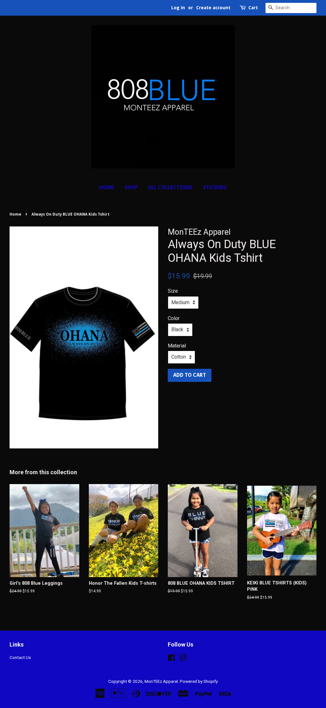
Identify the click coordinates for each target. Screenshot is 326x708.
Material (177, 346)
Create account (213, 7)
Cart (253, 7)
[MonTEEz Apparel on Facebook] (171, 659)
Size (173, 291)
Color (174, 318)
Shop (131, 187)
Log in (178, 7)
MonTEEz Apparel (161, 681)
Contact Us (20, 657)
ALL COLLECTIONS (170, 187)
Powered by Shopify (199, 681)
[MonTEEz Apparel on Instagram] (183, 659)
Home (106, 187)
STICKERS (215, 187)
